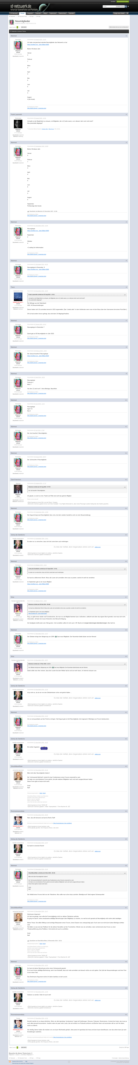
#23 (126, 766)
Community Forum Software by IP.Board (120, 1061)
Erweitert (128, 6)
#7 (126, 320)
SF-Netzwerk (13, 13)
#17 (126, 597)
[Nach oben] (69, 1062)
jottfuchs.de (98, 547)
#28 (126, 961)
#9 (126, 373)
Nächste (23, 27)
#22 (126, 739)
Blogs (45, 13)
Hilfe (26, 1061)
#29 (126, 988)
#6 (126, 287)
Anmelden (113, 1)
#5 (126, 260)
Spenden (71, 13)
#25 (126, 839)
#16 (126, 561)
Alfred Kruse (51, 128)
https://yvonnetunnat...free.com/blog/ (62, 823)
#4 (126, 222)
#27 (126, 907)
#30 (126, 1014)
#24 (126, 811)
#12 (126, 453)
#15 (126, 535)
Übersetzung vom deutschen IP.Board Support (22, 1063)
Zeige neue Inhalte (119, 13)
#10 (126, 400)
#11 (126, 426)
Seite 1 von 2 (12, 27)
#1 (126, 36)
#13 (126, 479)
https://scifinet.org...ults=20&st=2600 (38, 44)
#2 (126, 114)
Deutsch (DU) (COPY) (17, 1061)
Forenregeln (115, 1058)
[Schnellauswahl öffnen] (127, 13)
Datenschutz (62, 13)
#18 (126, 630)
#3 (126, 142)
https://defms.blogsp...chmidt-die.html (36, 108)
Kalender (38, 13)
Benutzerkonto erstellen (122, 1)
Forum (22, 13)
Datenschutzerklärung (124, 1058)
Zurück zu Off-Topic (124, 1047)
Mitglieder (30, 13)
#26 (126, 865)
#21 (126, 712)
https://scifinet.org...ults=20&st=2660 (38, 584)
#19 (126, 656)
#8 (126, 347)
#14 (126, 508)
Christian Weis (45, 128)
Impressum (53, 13)
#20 (126, 686)
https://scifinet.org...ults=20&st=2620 (38, 356)
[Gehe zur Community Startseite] (41, 7)
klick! (41, 793)
